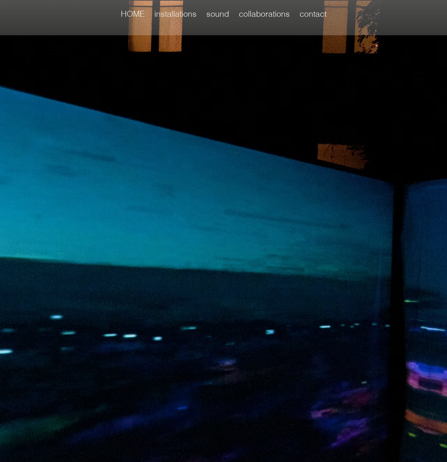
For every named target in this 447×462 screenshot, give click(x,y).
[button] (175, 14)
